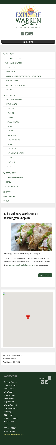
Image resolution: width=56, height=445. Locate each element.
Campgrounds (11, 186)
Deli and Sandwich (15, 153)
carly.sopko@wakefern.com (21, 265)
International (13, 140)
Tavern (10, 117)
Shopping (7, 192)
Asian (9, 158)
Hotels (8, 182)
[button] (28, 317)
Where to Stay (9, 173)
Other (6, 201)
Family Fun (10, 72)
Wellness (9, 90)
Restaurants (11, 104)
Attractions (10, 67)
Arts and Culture (13, 58)
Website (45, 275)
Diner (9, 144)
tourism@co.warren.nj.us (14, 434)
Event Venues (9, 196)
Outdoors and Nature (15, 85)
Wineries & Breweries (14, 63)
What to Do (8, 54)
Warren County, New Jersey (28, 27)
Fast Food (11, 109)
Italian (10, 131)
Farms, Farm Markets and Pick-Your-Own (23, 76)
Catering (11, 162)
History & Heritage (13, 81)
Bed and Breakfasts (14, 177)
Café (9, 166)
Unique (10, 113)
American (11, 149)
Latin (9, 126)
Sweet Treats (13, 122)
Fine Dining (12, 135)
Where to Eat (9, 95)
